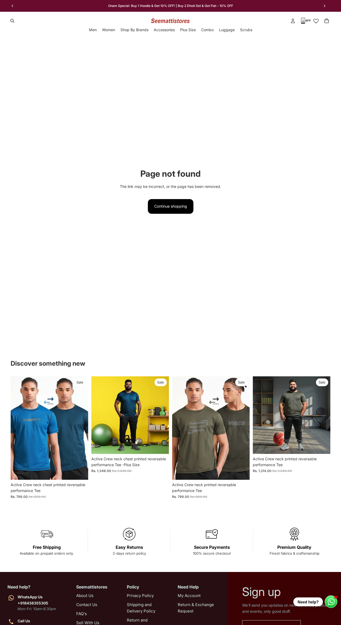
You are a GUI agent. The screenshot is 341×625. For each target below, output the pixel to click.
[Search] (12, 21)
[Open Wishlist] (316, 21)
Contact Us (86, 604)
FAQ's (81, 613)
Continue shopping (170, 206)
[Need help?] (331, 601)
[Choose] (80, 471)
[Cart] (326, 21)
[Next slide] (324, 6)
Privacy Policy (140, 595)
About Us (85, 595)
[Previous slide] (12, 6)
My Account (189, 595)
